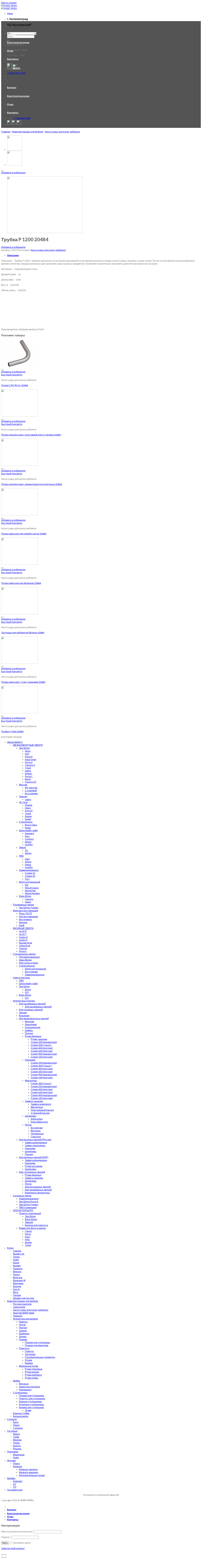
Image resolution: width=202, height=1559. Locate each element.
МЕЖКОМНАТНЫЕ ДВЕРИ (28, 745)
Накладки (30, 1059)
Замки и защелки (34, 1101)
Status (28, 864)
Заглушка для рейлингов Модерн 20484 (22, 632)
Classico (29, 899)
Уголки (28, 1360)
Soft (27, 753)
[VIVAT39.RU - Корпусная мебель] (9, 7)
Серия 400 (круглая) (42, 1048)
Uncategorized (14, 1489)
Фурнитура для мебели (25, 1318)
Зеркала (17, 1315)
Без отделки (31, 793)
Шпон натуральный (29, 881)
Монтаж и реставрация (25, 910)
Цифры (29, 1030)
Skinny (28, 841)
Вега (15, 1292)
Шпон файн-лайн (28, 830)
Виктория (18, 1283)
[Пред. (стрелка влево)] (2, 1557)
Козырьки (24, 1015)
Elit (26, 884)
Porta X (29, 756)
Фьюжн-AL (18, 1253)
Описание (13, 255)
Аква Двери (25, 959)
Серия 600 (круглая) (42, 1051)
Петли (28, 1124)
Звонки (23, 1012)
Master (28, 805)
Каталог (11, 33)
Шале (16, 1262)
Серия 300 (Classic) (41, 1045)
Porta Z (29, 762)
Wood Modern (32, 893)
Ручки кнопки (32, 1371)
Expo (27, 1236)
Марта (16, 1433)
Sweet (28, 819)
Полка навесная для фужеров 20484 (21, 583)
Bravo (28, 989)
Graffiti (29, 844)
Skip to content (9, 2)
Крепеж (23, 922)
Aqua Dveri (30, 759)
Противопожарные (29, 956)
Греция (17, 1295)
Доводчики (31, 1024)
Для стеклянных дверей (32, 1172)
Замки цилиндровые (36, 1142)
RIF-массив (31, 787)
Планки (23, 1339)
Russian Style (25, 942)
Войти (5, 1543)
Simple (28, 773)
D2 (14, 1484)
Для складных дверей (31, 1009)
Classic (28, 1231)
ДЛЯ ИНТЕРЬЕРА (23, 1210)
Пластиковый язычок (42, 1110)
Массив (23, 784)
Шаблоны (24, 1333)
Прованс (18, 1268)
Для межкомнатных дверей (34, 1018)
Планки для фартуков (36, 1345)
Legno (28, 770)
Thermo (23, 948)
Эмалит (23, 796)
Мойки (16, 1380)
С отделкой (31, 790)
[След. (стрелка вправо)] (5, 1557)
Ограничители (32, 1027)
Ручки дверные (33, 1036)
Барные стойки (21, 1413)
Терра (16, 1256)
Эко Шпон (24, 748)
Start (27, 858)
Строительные (27, 965)
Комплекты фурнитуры (37, 1192)
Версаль (17, 1277)
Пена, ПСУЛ (25, 913)
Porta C (29, 776)
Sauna (28, 827)
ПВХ (21, 855)
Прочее (29, 1033)
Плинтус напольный (30, 1213)
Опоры (22, 1336)
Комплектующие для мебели (27, 131)
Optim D (23, 937)
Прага (16, 1274)
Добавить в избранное (13, 172)
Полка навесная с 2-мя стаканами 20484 (23, 682)
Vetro (28, 751)
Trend (28, 767)
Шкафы (11, 1478)
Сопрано (18, 1428)
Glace (28, 807)
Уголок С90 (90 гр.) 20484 (14, 385)
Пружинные (37, 1133)
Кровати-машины (28, 1472)
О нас (10, 50)
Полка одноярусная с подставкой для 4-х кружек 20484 (31, 434)
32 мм (28, 1410)
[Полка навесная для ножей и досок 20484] (14, 149)
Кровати (17, 1466)
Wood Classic (32, 887)
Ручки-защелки (39, 1039)
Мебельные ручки (28, 1366)
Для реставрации (28, 916)
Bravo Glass (31, 824)
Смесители (19, 1307)
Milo (27, 1239)
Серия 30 (30, 876)
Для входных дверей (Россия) (35, 1139)
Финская (29, 1021)
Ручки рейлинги (33, 1374)
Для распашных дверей (38, 1186)
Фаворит (17, 1481)
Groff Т (23, 934)
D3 (14, 1486)
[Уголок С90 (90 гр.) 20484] (14, 164)
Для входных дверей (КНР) (33, 1157)
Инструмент (25, 919)
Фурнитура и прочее (24, 1000)
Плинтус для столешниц (32, 1398)
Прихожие (12, 1451)
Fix (26, 850)
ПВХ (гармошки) (28, 1207)
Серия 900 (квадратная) (44, 1053)
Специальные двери (24, 954)
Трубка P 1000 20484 (12, 731)
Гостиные (12, 1431)
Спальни (12, 1419)
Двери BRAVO (15, 742)
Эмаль (22, 847)
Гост (27, 879)
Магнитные (37, 1107)
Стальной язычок (40, 1113)
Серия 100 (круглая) (42, 1056)
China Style (24, 945)
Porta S (22, 951)
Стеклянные (26, 821)
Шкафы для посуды (23, 1298)
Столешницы (20, 1392)
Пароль (6, 1537)
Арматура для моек (29, 1386)
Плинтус (29, 1351)
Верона (17, 1271)
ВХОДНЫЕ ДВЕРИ (23, 928)
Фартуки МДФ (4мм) (23, 1312)
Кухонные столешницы (31, 1404)
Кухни (10, 1247)
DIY (27, 992)
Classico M (30, 781)
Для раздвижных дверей (32, 1003)
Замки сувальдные (35, 1145)
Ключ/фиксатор (39, 1121)
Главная (5, 131)
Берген (17, 1445)
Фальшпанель (20, 1416)
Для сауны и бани (28, 962)
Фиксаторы (31, 1080)
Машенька (18, 1454)
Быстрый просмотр (11, 374)
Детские (11, 1460)
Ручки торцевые (33, 1369)
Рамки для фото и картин (32, 1228)
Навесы (23, 1321)
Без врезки (37, 1127)
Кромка (29, 1363)
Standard (29, 833)
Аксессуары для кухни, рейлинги (62, 131)
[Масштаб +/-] (5, 1554)
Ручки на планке (33, 1166)
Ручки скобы (31, 1377)
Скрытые (36, 1136)
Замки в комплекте (41, 1104)
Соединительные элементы (40, 1357)
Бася (15, 1422)
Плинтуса (24, 1348)
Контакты (12, 59)
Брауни (17, 1286)
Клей (21, 925)
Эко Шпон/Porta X (28, 1201)
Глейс (16, 1436)
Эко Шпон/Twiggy (28, 907)
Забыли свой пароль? (13, 1548)
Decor (28, 1233)
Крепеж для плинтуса (36, 1225)
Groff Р (23, 931)
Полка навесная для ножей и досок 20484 (23, 533)
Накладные (25, 1389)
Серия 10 (30, 873)
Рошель (17, 1448)
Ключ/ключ (37, 1118)
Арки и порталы (21, 977)
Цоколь (23, 1330)
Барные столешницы (30, 1401)
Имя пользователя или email (17, 1531)
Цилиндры (30, 1115)
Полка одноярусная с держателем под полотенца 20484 (31, 484)
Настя (16, 1289)
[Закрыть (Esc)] (2, 1554)
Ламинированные (29, 870)
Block (28, 779)
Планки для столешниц (37, 1342)
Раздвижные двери (23, 904)
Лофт (16, 1259)
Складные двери (22, 1195)
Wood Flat (30, 890)
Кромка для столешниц (31, 1407)
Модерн (17, 1439)
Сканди (17, 1250)
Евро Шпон (25, 896)
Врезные (36, 1130)
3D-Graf (23, 802)
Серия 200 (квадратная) (44, 1042)
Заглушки (30, 1354)
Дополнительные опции (32, 1475)
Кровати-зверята (28, 1469)
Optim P (23, 940)
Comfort (29, 839)
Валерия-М (19, 1280)
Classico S (30, 765)
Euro (27, 836)
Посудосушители (22, 1304)
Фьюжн (17, 1265)
